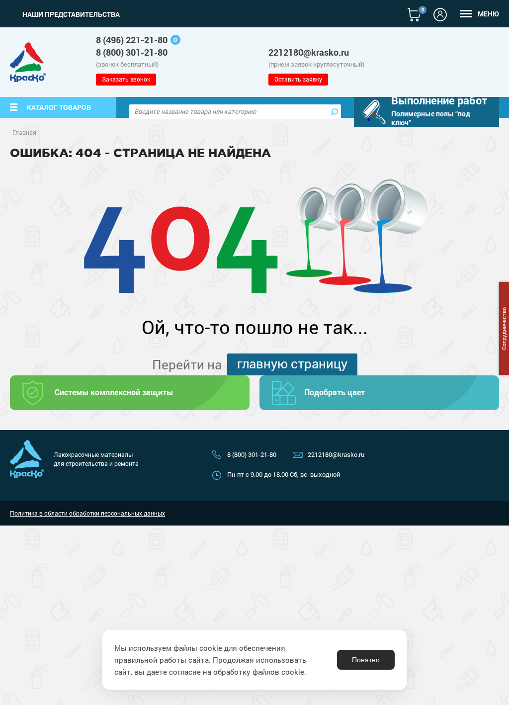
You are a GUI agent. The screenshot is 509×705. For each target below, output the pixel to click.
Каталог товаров (59, 107)
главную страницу (292, 363)
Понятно (366, 660)
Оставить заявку (298, 79)
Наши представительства (71, 14)
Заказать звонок (126, 79)
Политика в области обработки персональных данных (87, 513)
